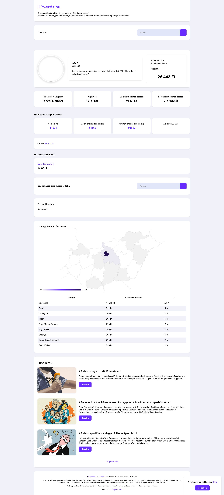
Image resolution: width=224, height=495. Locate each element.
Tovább (85, 385)
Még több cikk (112, 461)
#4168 (92, 127)
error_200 (49, 143)
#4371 (53, 127)
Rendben (202, 488)
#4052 (131, 127)
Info (215, 482)
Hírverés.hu (48, 7)
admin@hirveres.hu (116, 489)
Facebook (92, 477)
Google (102, 477)
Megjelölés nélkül (45, 164)
